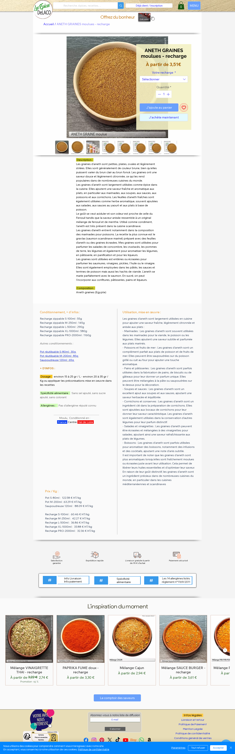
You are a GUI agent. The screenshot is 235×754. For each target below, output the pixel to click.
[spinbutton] (164, 94)
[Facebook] (86, 740)
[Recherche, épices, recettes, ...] (121, 5)
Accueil (48, 24)
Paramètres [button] (178, 748)
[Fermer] (231, 748)
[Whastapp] (141, 740)
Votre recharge (164, 72)
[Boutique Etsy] (133, 740)
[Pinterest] (102, 740)
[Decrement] (159, 94)
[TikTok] (118, 740)
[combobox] (164, 79)
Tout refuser (198, 748)
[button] (151, 18)
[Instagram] (94, 740)
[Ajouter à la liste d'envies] (184, 107)
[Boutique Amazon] (149, 740)
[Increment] (168, 94)
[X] (110, 740)
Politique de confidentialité (93, 749)
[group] (117, 650)
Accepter (218, 748)
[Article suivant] (225, 650)
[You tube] (125, 740)
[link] (181, 5)
